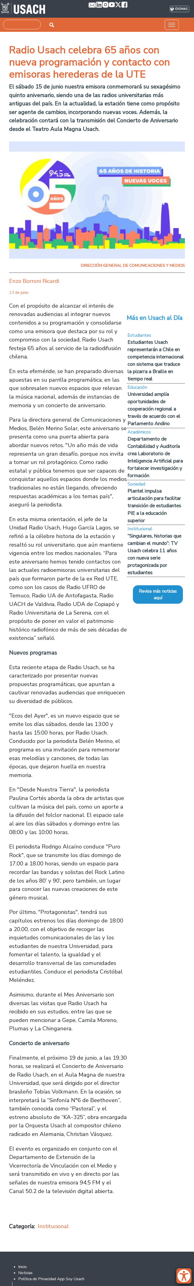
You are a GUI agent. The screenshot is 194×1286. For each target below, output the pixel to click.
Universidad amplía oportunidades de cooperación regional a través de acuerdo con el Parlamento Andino (154, 409)
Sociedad (136, 484)
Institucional (53, 1226)
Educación (137, 387)
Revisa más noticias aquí (158, 594)
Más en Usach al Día (155, 318)
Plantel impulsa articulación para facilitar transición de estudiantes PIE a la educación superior (154, 506)
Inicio (22, 1267)
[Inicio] (23, 8)
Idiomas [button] (181, 9)
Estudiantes (139, 335)
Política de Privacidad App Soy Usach (51, 1279)
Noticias (25, 1273)
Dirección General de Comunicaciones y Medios (133, 265)
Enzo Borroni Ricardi (34, 281)
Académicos (139, 432)
